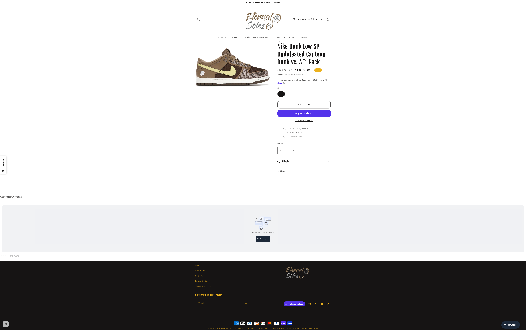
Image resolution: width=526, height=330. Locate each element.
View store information (291, 137)
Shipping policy (293, 328)
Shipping (281, 74)
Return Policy (201, 281)
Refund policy (249, 328)
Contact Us (200, 271)
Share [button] (282, 171)
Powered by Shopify (233, 328)
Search (198, 265)
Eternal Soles (220, 328)
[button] (198, 19)
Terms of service (278, 328)
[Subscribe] (246, 303)
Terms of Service (203, 286)
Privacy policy (263, 328)
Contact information (310, 328)
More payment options (304, 120)
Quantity (281, 143)
